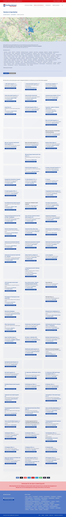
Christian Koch (34, 273)
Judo (16, 57)
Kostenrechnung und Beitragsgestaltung (32, 501)
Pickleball (58, 58)
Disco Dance (49, 54)
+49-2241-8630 (9, 234)
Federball (9, 56)
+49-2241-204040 (9, 183)
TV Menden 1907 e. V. (29, 447)
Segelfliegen (35, 59)
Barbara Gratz (34, 159)
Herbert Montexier (14, 398)
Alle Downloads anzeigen (8, 499)
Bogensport (35, 53)
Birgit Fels (13, 328)
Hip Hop (48, 56)
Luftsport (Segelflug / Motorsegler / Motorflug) (17, 58)
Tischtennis (9, 63)
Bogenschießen (17, 53)
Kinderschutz (44, 499)
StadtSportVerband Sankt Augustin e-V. (30, 62)
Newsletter (46, 503)
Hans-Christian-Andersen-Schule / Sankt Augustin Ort (32, 216)
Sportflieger (50, 61)
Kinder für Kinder (38, 499)
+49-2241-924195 (29, 352)
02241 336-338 (8, 400)
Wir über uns (48, 5)
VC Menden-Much (49, 447)
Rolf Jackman (13, 86)
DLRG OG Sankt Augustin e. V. (31, 167)
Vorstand (40, 509)
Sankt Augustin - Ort (37, 504)
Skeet (25, 61)
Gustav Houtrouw (14, 375)
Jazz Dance (6, 57)
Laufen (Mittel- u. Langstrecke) (49, 57)
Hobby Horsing (53, 56)
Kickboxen (23, 57)
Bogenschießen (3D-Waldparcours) (26, 53)
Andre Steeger (54, 410)
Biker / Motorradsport (7, 53)
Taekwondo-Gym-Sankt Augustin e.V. (12, 395)
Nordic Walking (41, 58)
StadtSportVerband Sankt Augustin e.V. (12, 385)
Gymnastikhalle (51, 498)
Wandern (5, 65)
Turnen (13, 63)
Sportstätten (46, 506)
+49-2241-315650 (50, 411)
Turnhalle (31, 509)
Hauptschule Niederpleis (51, 215)
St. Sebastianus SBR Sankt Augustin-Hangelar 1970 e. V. (53, 373)
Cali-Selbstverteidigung (28, 54)
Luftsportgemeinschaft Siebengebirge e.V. (32, 269)
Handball (44, 56)
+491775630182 (50, 439)
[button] (38, 22)
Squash (22, 62)
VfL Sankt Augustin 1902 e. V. (31, 457)
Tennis (5, 63)
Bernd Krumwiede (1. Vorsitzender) (52, 438)
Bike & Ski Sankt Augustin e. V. (52, 120)
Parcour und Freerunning (52, 58)
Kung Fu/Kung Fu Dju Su (39, 57)
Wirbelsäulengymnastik (22, 65)
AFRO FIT (13, 52)
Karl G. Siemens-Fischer (56, 315)
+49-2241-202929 (29, 221)
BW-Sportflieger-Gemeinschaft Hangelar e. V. (33, 155)
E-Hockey (53, 54)
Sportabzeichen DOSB (38, 61)
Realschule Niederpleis (10, 311)
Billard (13, 53)
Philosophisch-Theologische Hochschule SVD (12, 297)
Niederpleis (52, 503)
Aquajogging (41, 52)
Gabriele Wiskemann (35, 109)
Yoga (28, 65)
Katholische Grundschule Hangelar (32, 242)
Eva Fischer (13, 302)
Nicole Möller (54, 299)
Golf (41, 56)
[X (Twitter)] (21, 478)
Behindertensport (56, 52)
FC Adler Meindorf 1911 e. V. (31, 179)
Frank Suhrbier (54, 339)
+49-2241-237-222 (9, 303)
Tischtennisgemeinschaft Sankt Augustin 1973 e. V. (53, 422)
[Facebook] (62, 1)
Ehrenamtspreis (47, 496)
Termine (42, 515)
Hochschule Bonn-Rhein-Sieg (31, 229)
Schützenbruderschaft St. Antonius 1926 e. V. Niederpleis (53, 325)
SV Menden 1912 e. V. (50, 384)
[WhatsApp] (40, 478)
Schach (21, 59)
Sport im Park (34, 506)
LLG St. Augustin (49, 255)
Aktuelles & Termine (28, 5)
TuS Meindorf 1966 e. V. (30, 433)
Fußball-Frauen (24, 56)
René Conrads (54, 232)
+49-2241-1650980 (50, 206)
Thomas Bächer (14, 435)
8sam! (26, 496)
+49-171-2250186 (50, 195)
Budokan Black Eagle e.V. (51, 142)
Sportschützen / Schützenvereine (9, 62)
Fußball (20, 56)
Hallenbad (57, 498)
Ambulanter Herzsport (24, 52)
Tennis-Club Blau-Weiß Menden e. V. (53, 408)
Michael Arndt (34, 98)
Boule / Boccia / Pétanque (8, 54)
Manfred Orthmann (55, 123)
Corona (30, 496)
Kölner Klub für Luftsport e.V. (31, 255)
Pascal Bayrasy (14, 146)
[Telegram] (36, 478)
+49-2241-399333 (50, 219)
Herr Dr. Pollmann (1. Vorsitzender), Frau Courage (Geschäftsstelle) (32, 462)
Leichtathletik (6, 58)
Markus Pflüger (13, 98)
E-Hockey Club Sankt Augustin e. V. (53, 167)
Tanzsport (54, 62)
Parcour (46, 58)
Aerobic (9, 52)
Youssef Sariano (14, 111)
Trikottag (27, 509)
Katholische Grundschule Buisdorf (12, 242)
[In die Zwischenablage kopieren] (48, 478)
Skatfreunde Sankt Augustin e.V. (32, 349)
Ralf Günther (34, 326)
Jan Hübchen (54, 86)
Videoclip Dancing (49, 63)
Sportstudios (18, 62)
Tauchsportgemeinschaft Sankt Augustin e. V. (12, 408)
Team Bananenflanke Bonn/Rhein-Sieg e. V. (32, 408)
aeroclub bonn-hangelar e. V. (52, 83)
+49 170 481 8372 (50, 341)
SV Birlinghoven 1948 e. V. (30, 384)
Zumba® (31, 65)
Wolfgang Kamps (14, 364)
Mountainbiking (35, 58)
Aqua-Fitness (36, 52)
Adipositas (5, 52)
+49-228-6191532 (50, 461)
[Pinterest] (25, 478)
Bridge (15, 54)
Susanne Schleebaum (56, 218)
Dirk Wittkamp (54, 193)
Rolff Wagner (54, 460)
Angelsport (31, 52)
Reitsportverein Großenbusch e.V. (53, 311)
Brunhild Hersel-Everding (15, 313)
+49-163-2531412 (9, 99)
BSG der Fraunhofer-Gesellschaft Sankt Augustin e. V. (12, 143)
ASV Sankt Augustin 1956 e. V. (31, 107)
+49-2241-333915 (9, 315)
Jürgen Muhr (34, 449)
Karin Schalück (34, 244)
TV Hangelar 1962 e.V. (15, 449)
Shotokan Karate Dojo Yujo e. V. (52, 337)
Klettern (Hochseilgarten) (30, 57)
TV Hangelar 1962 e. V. (9, 447)
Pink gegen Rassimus (28, 504)
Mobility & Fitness (29, 58)
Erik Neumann (34, 386)
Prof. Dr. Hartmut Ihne (35, 231)
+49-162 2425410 (29, 413)
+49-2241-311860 (29, 287)
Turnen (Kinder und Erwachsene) (20, 63)
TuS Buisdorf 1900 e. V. (10, 433)
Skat (22, 61)
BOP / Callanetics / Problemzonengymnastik (45, 53)
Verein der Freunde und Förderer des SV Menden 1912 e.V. (12, 458)
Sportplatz (40, 506)
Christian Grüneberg (55, 145)
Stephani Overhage (55, 205)
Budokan (22, 54)
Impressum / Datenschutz (58, 515)
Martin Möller (54, 376)
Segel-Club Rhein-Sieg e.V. (10, 337)
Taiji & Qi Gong (49, 62)
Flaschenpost (53, 496)
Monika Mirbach (14, 245)
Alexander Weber (55, 98)
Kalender (46, 515)
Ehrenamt (41, 496)
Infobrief (31, 499)
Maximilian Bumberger (35, 351)
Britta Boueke (34, 435)
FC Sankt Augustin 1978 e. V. (11, 191)
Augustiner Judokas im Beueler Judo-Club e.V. (52, 108)
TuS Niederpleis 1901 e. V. (51, 433)
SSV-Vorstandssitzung (53, 506)
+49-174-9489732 (29, 274)
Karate (19, 57)
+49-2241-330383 (9, 221)
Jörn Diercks (34, 219)
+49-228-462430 (50, 112)
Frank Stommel (54, 449)
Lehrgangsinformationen (45, 501)
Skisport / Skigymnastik (30, 61)
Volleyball (54, 63)
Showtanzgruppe (17, 61)
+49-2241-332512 (50, 316)
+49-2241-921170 (9, 289)
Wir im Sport (46, 509)
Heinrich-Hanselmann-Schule (11, 229)
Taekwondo (44, 62)
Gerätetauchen (30, 56)
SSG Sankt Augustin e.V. (10, 372)
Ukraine (36, 509)
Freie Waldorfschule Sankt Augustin (12, 202)
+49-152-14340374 (9, 112)
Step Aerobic (40, 62)
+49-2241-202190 (9, 329)
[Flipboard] (33, 478)
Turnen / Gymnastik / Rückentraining (32, 63)
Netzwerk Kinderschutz (39, 503)
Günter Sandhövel (14, 193)
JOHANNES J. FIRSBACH (15, 339)
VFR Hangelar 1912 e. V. (51, 457)
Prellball (5, 59)
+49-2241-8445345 (9, 341)
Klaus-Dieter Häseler (35, 412)
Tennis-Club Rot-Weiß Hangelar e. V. (12, 421)
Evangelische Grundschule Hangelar (12, 179)
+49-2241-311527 (50, 245)
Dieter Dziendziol (14, 461)
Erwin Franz (54, 425)
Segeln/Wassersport (41, 59)
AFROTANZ (18, 52)
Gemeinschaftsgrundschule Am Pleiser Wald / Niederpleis (12, 216)
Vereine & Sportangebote (38, 5)
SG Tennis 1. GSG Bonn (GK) (31, 337)
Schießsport (25, 59)
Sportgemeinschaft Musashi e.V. (12, 362)
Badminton (46, 52)
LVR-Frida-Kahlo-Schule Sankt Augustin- (11, 283)
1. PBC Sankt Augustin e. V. (10, 83)
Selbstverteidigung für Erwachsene (51, 59)
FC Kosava (48, 179)
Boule (54, 53)
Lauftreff (56, 57)
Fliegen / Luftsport (15, 56)
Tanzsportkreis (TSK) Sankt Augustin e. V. (53, 395)
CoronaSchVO (35, 496)
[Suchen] (62, 5)
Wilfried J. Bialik (14, 206)
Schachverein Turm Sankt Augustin (32, 324)
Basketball (50, 52)
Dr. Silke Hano (13, 287)
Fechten (5, 56)
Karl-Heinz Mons (14, 413)
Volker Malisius (34, 425)
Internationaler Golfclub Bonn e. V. (53, 229)
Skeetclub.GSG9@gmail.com (51, 354)
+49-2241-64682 (9, 436)
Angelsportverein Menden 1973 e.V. (53, 95)
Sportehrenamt (28, 506)
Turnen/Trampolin (42, 63)
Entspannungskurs (59, 54)
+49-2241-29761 (29, 245)
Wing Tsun (16, 65)
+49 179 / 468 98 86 (30, 183)
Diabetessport (43, 54)
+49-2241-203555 (9, 260)
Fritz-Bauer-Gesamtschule (51, 202)
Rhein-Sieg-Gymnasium (10, 324)
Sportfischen (45, 61)
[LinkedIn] (29, 478)
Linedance (53, 501)
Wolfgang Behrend (35, 145)
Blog (39, 515)
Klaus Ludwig (34, 206)
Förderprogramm (37, 498)
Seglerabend (57, 504)
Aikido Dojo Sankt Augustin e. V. (12, 95)
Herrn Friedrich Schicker (36, 339)
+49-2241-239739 (50, 146)
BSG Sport (18, 54)
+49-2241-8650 (29, 232)
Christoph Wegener (14, 232)
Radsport (9, 59)
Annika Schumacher (55, 328)
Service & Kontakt (56, 5)
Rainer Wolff (54, 111)
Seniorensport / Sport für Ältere (9, 61)
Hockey (58, 56)
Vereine (48, 487)
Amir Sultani (54, 285)
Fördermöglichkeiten (28, 498)
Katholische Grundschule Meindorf (53, 242)
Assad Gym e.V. (8, 107)
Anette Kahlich (13, 425)
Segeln (52, 504)
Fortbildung (59, 496)
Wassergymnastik (10, 65)
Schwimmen (30, 59)
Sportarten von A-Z (6, 50)
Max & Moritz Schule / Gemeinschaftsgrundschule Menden (32, 283)
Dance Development (37, 54)
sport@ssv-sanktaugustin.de (17, 1)
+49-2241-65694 (9, 247)
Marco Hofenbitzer (55, 386)
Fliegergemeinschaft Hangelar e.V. (53, 191)
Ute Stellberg (54, 244)
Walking (58, 63)
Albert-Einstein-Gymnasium (31, 95)
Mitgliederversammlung (29, 503)
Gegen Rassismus (44, 498)
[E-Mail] (44, 478)
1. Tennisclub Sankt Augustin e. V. (32, 83)
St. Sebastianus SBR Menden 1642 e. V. (33, 373)
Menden (57, 501)
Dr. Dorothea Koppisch (56, 134)
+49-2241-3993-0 (29, 99)
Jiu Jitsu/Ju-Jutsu (11, 57)
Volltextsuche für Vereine (7, 67)
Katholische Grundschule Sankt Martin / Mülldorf (12, 255)
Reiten (18, 59)
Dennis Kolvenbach (55, 170)
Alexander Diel (13, 219)
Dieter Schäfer (34, 376)
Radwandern (14, 59)
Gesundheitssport (37, 56)
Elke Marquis (34, 286)
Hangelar (26, 499)
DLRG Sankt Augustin (35, 171)
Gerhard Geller (34, 257)
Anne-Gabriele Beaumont (56, 398)
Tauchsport (59, 62)
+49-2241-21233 (29, 258)
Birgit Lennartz (54, 257)
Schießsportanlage (46, 504)
